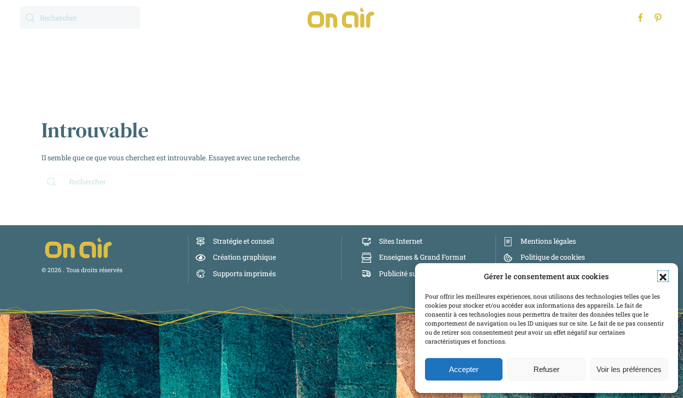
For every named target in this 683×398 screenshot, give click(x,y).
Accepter (463, 369)
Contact (473, 47)
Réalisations (346, 47)
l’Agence (415, 47)
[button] (663, 276)
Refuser (547, 369)
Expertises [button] (271, 47)
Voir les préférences (629, 369)
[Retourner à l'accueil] (341, 17)
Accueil (209, 47)
